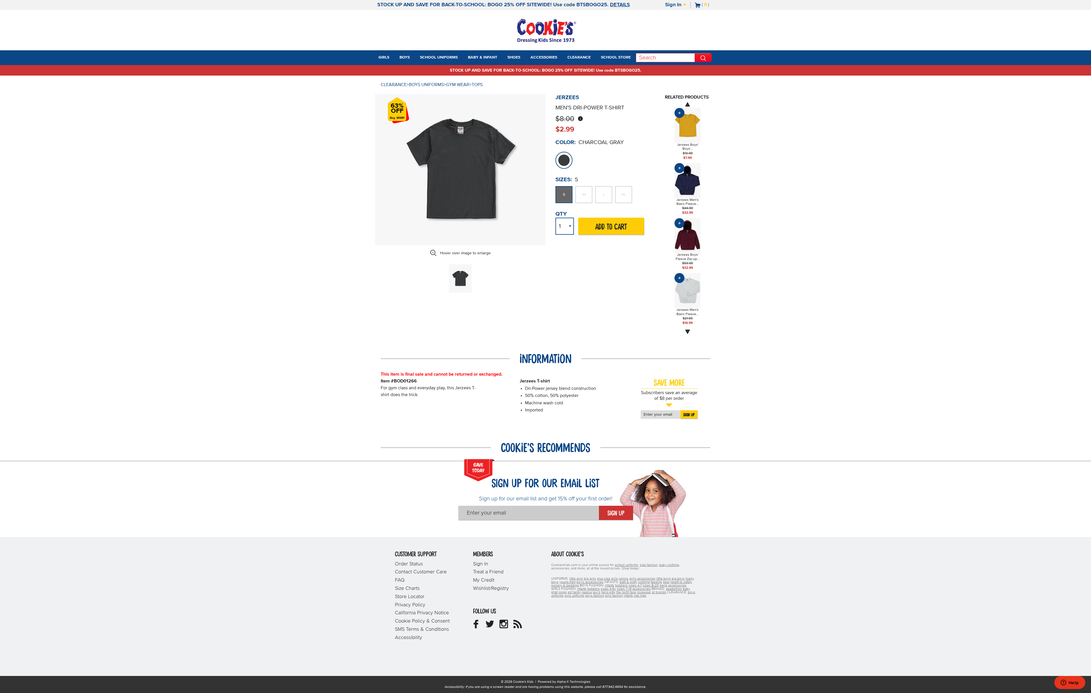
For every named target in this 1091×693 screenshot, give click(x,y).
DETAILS (620, 4)
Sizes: (563, 179)
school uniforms (626, 565)
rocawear (644, 592)
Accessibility (408, 637)
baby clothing (669, 565)
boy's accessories (589, 582)
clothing (644, 582)
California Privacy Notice (422, 612)
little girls (576, 578)
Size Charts (407, 588)
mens (663, 585)
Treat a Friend (488, 572)
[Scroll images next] (687, 332)
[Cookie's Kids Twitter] (490, 626)
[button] (394, 57)
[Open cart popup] (711, 5)
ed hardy (574, 592)
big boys (678, 578)
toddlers (621, 585)
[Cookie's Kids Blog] (517, 626)
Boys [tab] (404, 57)
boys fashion (594, 596)
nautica (587, 592)
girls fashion (614, 596)
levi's (596, 592)
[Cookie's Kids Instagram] (503, 626)
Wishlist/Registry (491, 588)
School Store (616, 57)
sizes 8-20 (651, 585)
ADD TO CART (611, 227)
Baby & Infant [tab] (482, 57)
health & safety (681, 582)
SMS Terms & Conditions (422, 629)
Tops (477, 84)
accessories (677, 585)
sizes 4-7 (635, 585)
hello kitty (608, 592)
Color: (565, 142)
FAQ (400, 580)
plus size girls (607, 578)
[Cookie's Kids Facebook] (476, 626)
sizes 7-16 (624, 589)
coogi (562, 592)
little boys (663, 578)
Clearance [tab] (579, 57)
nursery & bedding (565, 585)
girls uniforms (574, 596)
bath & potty (628, 582)
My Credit (483, 580)
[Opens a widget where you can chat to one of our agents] (1069, 683)
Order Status (409, 564)
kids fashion (648, 565)
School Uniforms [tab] (439, 57)
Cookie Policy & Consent (422, 621)
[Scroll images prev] (687, 104)
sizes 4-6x (608, 589)
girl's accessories (642, 578)
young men (567, 582)
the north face (626, 592)
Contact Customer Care (421, 572)
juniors (623, 578)
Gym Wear (457, 84)
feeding (656, 582)
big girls (590, 578)
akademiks (674, 589)
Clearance (394, 84)
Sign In (674, 4)
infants (609, 585)
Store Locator (409, 596)
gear (666, 582)
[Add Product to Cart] (679, 113)
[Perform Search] (703, 57)
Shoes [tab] (513, 57)
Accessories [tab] (543, 57)
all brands (659, 592)
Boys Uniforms (426, 84)
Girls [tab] (383, 57)
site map (640, 596)
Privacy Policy (410, 604)
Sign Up (689, 415)
